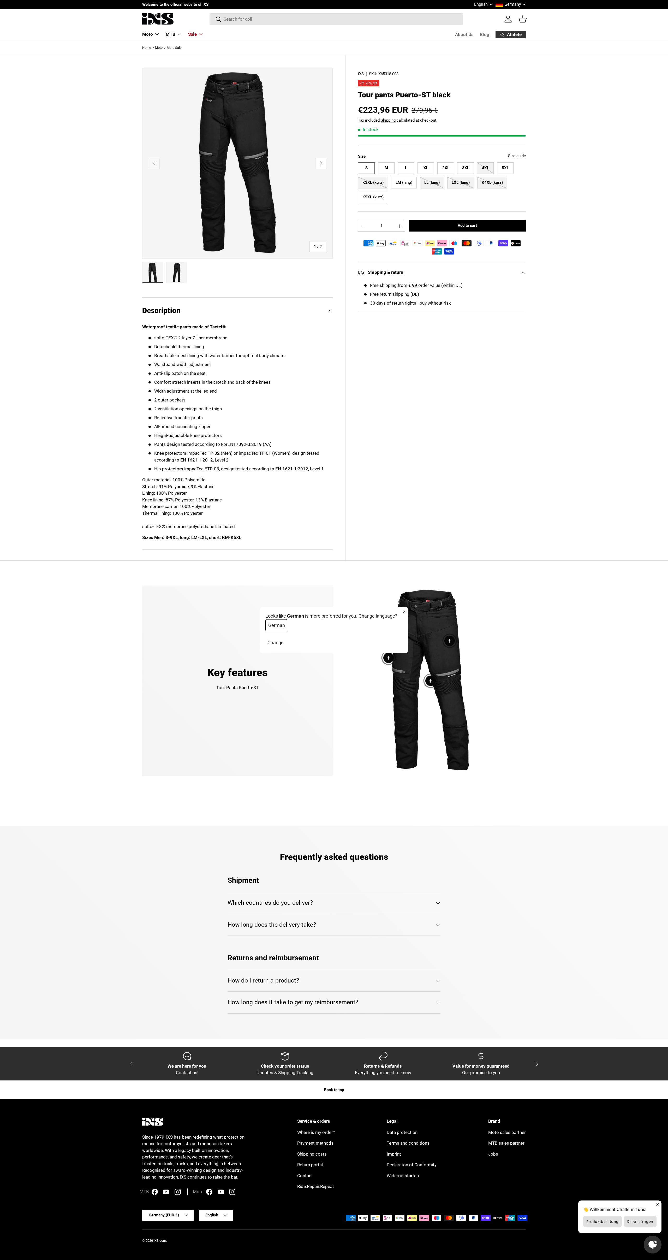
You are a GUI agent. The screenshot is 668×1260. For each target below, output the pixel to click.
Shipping (388, 120)
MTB (170, 34)
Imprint (394, 1154)
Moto (147, 34)
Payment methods (315, 1143)
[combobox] (336, 19)
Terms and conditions (408, 1143)
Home (146, 48)
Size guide (517, 155)
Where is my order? (316, 1132)
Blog (484, 34)
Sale (192, 34)
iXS (361, 74)
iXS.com (160, 1241)
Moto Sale (174, 48)
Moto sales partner (507, 1132)
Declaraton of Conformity (412, 1164)
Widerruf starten (403, 1175)
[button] (522, 19)
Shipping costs (312, 1154)
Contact (305, 1175)
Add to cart (467, 225)
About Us (464, 34)
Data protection (402, 1132)
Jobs (493, 1154)
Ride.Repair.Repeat (315, 1186)
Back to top (334, 1089)
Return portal (310, 1164)
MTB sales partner (506, 1143)
